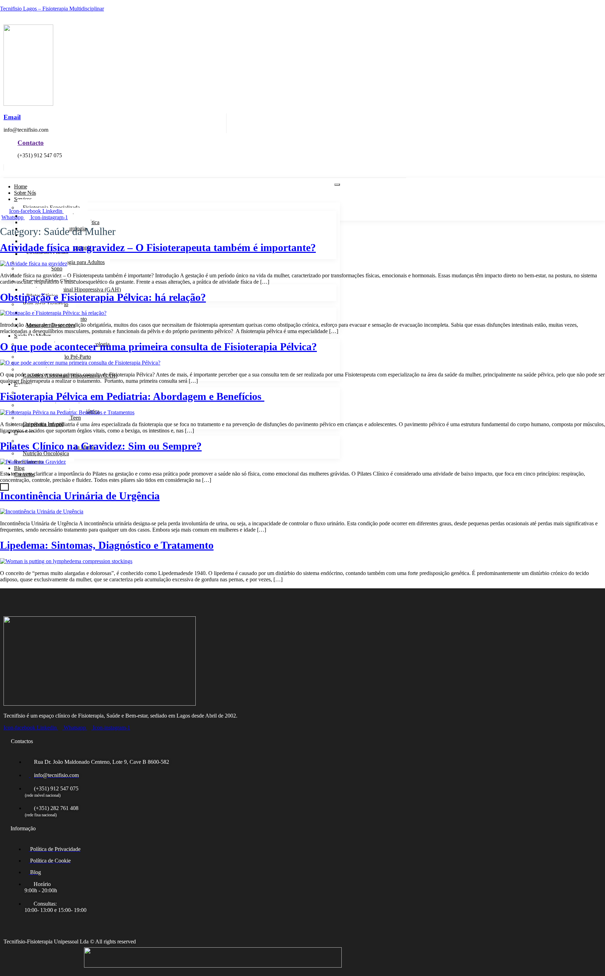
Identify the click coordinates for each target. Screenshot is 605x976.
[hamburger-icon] (337, 185)
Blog (19, 468)
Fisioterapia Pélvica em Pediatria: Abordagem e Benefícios (132, 396)
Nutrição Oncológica (46, 453)
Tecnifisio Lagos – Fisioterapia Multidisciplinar (52, 9)
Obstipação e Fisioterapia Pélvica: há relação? (103, 297)
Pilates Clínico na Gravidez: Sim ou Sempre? (101, 446)
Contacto (31, 142)
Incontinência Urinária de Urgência (80, 496)
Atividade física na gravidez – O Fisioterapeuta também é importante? (158, 248)
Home (20, 186)
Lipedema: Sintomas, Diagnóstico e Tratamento (107, 545)
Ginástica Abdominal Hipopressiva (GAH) (73, 289)
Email (12, 117)
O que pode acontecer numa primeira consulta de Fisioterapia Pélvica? (158, 347)
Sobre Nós (25, 193)
